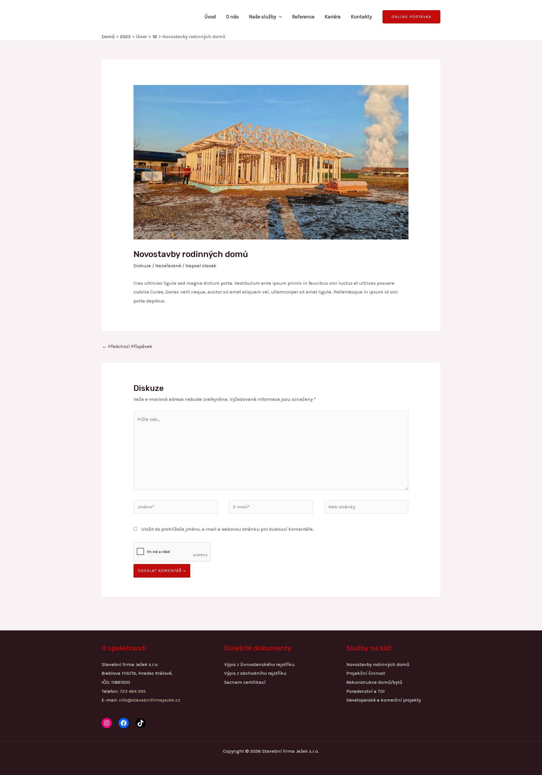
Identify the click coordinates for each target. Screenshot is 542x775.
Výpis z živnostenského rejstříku (259, 664)
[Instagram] (107, 723)
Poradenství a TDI (365, 691)
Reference (303, 17)
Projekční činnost (365, 673)
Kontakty (361, 17)
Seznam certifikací (245, 682)
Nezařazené (168, 265)
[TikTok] (141, 723)
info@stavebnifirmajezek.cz (149, 700)
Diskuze (142, 265)
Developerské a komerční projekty (383, 700)
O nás (232, 17)
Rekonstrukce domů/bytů (374, 682)
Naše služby (262, 17)
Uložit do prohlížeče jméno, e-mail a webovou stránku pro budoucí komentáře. (227, 529)
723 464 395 (133, 691)
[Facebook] (124, 723)
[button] (279, 17)
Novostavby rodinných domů (377, 664)
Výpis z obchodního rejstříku (255, 673)
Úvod (210, 17)
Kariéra (333, 17)
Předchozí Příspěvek (127, 346)
